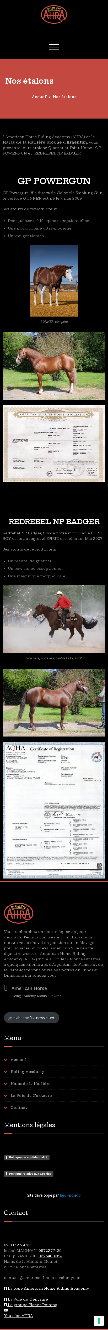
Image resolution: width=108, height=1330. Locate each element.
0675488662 (50, 1256)
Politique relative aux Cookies (30, 1174)
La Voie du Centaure (31, 1095)
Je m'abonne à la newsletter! (31, 1017)
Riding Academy (27, 1071)
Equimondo (70, 1195)
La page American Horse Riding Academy (48, 1288)
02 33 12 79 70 (17, 1245)
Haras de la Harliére (30, 1083)
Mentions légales (29, 1125)
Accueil (40, 97)
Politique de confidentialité (28, 1157)
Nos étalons (64, 97)
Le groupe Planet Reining (32, 1305)
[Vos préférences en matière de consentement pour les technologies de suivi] (99, 1321)
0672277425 (50, 1250)
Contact (18, 1107)
